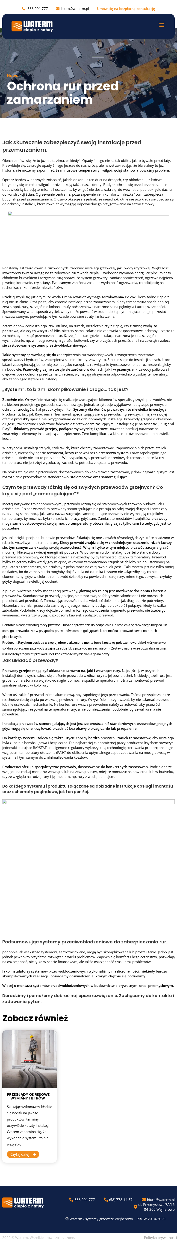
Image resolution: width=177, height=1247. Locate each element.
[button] (161, 24)
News (12, 75)
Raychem (43, 414)
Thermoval (62, 414)
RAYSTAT (40, 747)
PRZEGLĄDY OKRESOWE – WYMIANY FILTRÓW (28, 1096)
